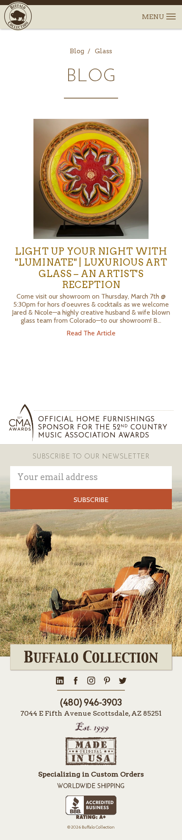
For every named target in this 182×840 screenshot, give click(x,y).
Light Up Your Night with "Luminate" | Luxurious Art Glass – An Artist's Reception (91, 268)
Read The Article (91, 333)
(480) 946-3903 (91, 702)
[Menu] (170, 11)
